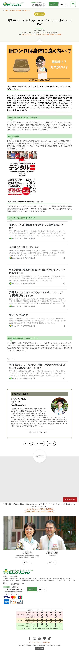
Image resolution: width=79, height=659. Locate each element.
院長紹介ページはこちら (38, 432)
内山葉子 (53, 34)
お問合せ (62, 4)
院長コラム (39, 14)
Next (50, 443)
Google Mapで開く (70, 499)
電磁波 (59, 34)
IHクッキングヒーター (29, 34)
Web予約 (52, 4)
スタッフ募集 (39, 648)
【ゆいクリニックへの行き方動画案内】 (39, 509)
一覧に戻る (39, 443)
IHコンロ (38, 34)
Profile (26, 562)
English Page (46, 642)
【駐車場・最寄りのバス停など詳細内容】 (39, 511)
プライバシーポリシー (35, 642)
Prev (29, 443)
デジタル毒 (46, 34)
